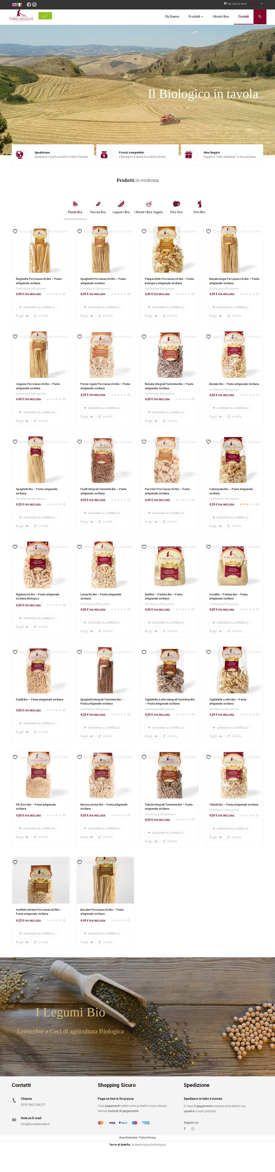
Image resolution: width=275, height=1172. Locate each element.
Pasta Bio (75, 212)
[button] (245, 4)
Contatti (243, 16)
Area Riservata (128, 1137)
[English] (14, 1)
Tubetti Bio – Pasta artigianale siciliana (233, 804)
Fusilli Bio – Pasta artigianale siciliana (39, 699)
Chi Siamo (172, 16)
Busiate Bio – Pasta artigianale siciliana (234, 384)
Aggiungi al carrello (19, 315)
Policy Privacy (147, 1137)
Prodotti (195, 16)
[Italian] (19, 1)
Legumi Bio (121, 212)
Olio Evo (176, 212)
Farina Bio (98, 212)
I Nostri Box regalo (148, 212)
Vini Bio (199, 212)
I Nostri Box (220, 16)
